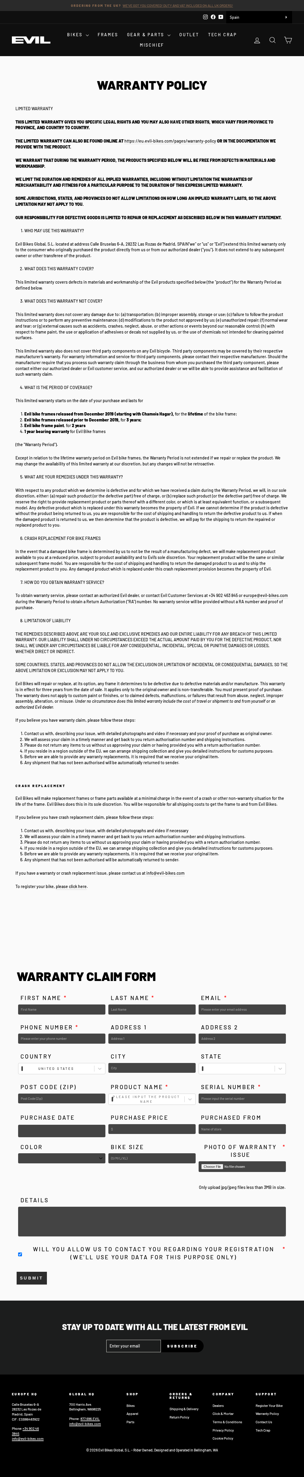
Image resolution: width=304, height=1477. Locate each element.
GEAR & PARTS (146, 34)
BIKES (75, 34)
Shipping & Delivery (184, 1409)
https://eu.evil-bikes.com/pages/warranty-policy (170, 140)
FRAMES (108, 34)
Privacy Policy (223, 1430)
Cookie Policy (223, 1438)
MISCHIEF (152, 45)
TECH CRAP (222, 34)
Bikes (130, 1405)
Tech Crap (263, 1430)
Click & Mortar (223, 1413)
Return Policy (179, 1417)
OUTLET (189, 34)
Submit (31, 1278)
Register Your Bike (269, 1405)
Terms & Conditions (227, 1422)
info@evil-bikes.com (165, 873)
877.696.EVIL (90, 1418)
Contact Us (264, 1422)
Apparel (132, 1413)
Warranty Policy (267, 1413)
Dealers (218, 1405)
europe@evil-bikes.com (265, 595)
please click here (71, 886)
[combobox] (22, 1068)
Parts (130, 1422)
